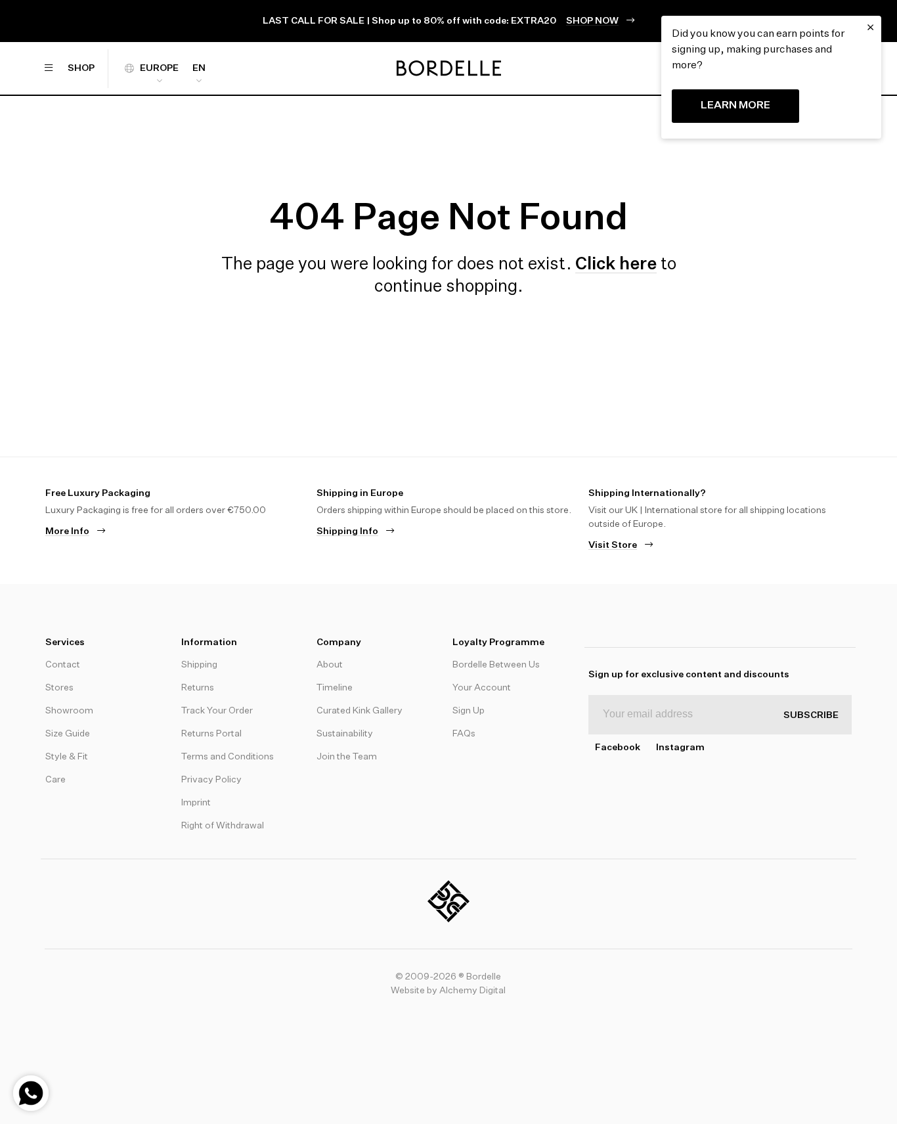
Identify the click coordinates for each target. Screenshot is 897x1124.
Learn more (735, 106)
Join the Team (347, 756)
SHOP (81, 68)
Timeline (335, 687)
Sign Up (468, 710)
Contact (62, 664)
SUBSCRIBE (811, 715)
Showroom (69, 710)
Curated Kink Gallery (360, 710)
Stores (59, 687)
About (330, 664)
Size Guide (67, 733)
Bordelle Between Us (496, 664)
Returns (197, 687)
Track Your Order (217, 710)
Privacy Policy (211, 779)
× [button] (870, 27)
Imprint (196, 802)
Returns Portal (211, 733)
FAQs (463, 733)
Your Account (481, 687)
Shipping (199, 664)
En (199, 68)
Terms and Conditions (227, 756)
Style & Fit (66, 756)
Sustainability (345, 733)
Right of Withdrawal (222, 825)
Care (55, 779)
